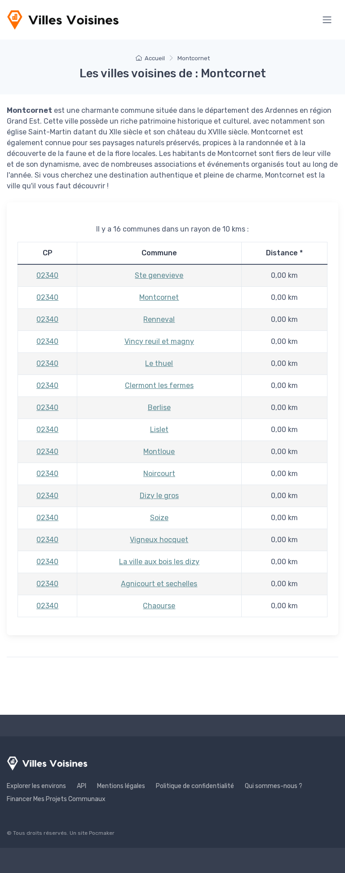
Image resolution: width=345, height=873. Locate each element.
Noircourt (159, 473)
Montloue (159, 451)
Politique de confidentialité (195, 786)
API (81, 786)
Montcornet (159, 297)
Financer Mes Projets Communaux (56, 799)
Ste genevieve (159, 275)
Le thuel (159, 363)
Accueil (155, 58)
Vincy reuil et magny (159, 341)
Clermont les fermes (159, 385)
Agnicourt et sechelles (159, 583)
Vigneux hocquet (159, 539)
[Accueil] (63, 19)
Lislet (159, 429)
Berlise (159, 407)
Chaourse (159, 605)
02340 (47, 275)
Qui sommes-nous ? (273, 786)
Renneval (159, 319)
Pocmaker (102, 833)
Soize (159, 517)
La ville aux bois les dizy (159, 561)
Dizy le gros (159, 495)
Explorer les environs (36, 786)
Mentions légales (121, 786)
